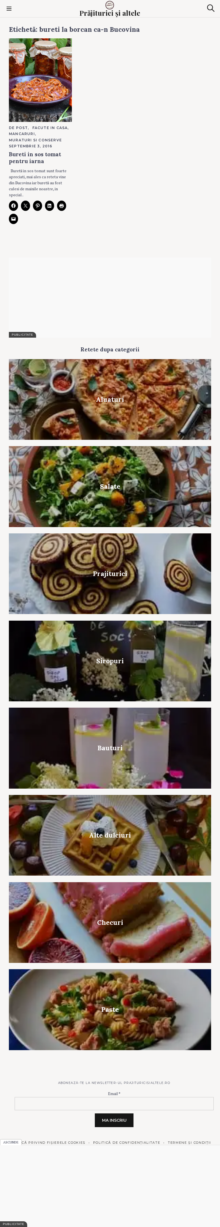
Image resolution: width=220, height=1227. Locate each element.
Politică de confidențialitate (126, 1143)
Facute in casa (50, 128)
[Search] (211, 8)
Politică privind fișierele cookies (47, 1143)
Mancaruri (22, 134)
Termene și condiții (189, 1143)
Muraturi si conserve (35, 140)
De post (18, 128)
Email (114, 1093)
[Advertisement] (110, 298)
